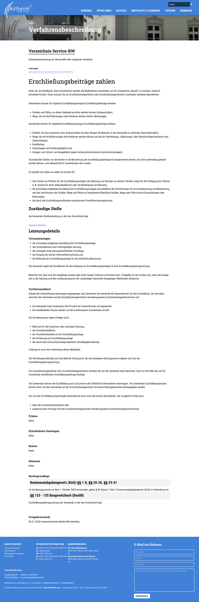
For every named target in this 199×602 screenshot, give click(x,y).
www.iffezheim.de (51, 587)
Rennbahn (186, 10)
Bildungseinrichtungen (14, 553)
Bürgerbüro (67, 583)
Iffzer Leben (104, 10)
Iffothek (170, 10)
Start (31, 23)
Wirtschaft (9, 556)
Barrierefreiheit (51, 583)
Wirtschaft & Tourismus (145, 10)
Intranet (7, 592)
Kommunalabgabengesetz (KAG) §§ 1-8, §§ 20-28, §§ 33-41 (73, 482)
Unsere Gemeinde (12, 548)
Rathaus (121, 10)
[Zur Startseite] (18, 10)
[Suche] (191, 4)
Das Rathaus (9, 551)
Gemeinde (86, 10)
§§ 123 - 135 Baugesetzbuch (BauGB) (57, 495)
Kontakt (37, 583)
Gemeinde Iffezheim (37, 225)
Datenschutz (24, 583)
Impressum (9, 583)
